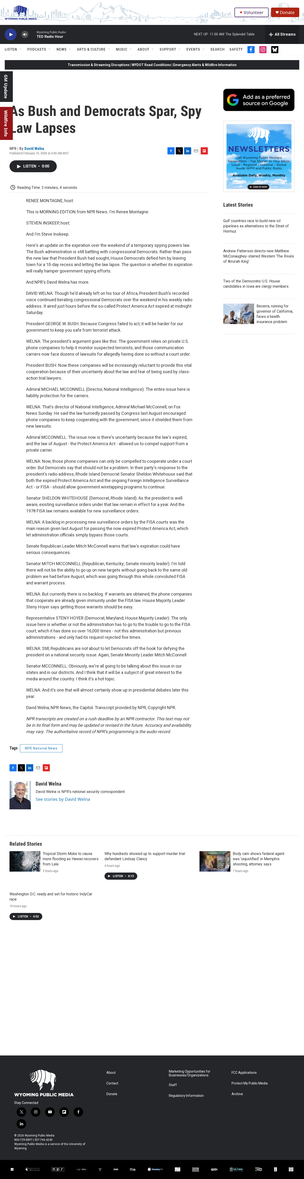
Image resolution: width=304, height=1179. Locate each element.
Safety (236, 49)
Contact (112, 1083)
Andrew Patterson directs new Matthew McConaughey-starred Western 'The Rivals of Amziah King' (258, 256)
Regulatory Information (186, 1096)
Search (217, 49)
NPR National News (41, 748)
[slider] (32, 34)
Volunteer (253, 12)
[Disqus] (152, 991)
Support (168, 49)
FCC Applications (244, 1072)
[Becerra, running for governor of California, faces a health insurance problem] (238, 314)
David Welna (34, 148)
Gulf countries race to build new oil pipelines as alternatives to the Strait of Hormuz (256, 226)
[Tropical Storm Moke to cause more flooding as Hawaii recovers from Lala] (25, 861)
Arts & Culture (91, 49)
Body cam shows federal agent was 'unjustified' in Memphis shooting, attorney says (258, 858)
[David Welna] (20, 795)
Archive (237, 1094)
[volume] (25, 34)
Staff (173, 1085)
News (62, 49)
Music (121, 49)
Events (193, 49)
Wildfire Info (6, 123)
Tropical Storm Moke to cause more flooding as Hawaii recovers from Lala (71, 858)
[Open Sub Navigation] (21, 49)
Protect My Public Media (250, 1083)
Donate (287, 12)
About (143, 49)
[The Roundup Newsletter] (258, 156)
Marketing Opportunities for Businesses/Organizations (189, 1073)
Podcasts (36, 49)
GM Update (6, 87)
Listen (11, 49)
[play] (10, 34)
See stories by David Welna (63, 799)
